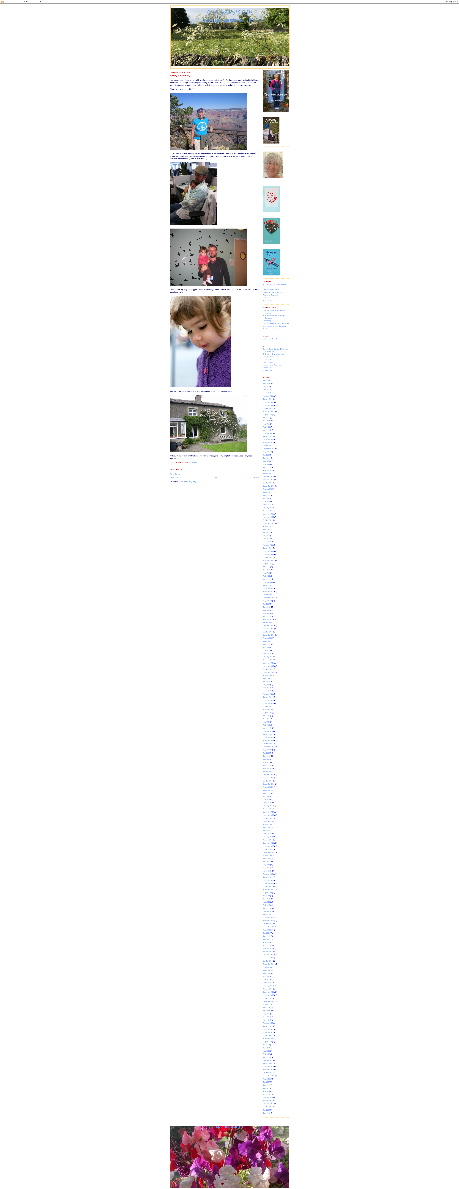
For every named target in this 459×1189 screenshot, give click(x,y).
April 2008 (266, 1054)
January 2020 (267, 623)
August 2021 (267, 564)
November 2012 (268, 883)
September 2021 (268, 560)
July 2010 (266, 970)
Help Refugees (268, 362)
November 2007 (268, 1070)
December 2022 (268, 514)
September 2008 (268, 1039)
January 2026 (267, 399)
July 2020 (266, 604)
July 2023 (266, 492)
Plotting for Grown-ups (270, 298)
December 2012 (268, 880)
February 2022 (268, 545)
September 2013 (268, 852)
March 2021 (267, 579)
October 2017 (267, 706)
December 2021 (268, 551)
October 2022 (267, 520)
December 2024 (268, 439)
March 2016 (267, 765)
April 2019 (266, 650)
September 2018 (268, 672)
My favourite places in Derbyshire (274, 326)
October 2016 (267, 744)
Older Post (255, 477)
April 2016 (266, 762)
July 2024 (266, 455)
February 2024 (268, 470)
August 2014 (267, 824)
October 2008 (267, 1035)
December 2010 (268, 955)
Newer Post (174, 477)
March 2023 (267, 505)
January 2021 (267, 585)
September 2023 (268, 486)
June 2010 (266, 973)
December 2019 (268, 626)
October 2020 (267, 595)
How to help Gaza (269, 321)
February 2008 (268, 1060)
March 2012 (267, 908)
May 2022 (266, 536)
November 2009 (268, 995)
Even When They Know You (272, 292)
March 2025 (267, 430)
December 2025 (268, 402)
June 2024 (266, 458)
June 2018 (266, 681)
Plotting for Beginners (270, 295)
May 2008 (266, 1051)
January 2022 (267, 548)
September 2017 (268, 709)
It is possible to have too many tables (276, 323)
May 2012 (266, 902)
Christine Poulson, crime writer (273, 354)
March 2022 (267, 542)
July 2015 (266, 790)
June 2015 (266, 793)
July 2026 (266, 380)
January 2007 (267, 1101)
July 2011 (266, 933)
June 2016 (266, 756)
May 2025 (266, 424)
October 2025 (267, 408)
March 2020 (267, 616)
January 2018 (267, 697)
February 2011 (268, 948)
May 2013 (266, 865)
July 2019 (266, 641)
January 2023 (267, 511)
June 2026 (266, 383)
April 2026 (266, 390)
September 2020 (268, 598)
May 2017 (266, 722)
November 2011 (268, 921)
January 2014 (267, 840)
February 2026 (268, 396)
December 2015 (268, 775)
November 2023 (268, 480)
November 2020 (268, 591)
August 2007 (267, 1079)
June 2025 (266, 421)
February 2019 (268, 657)
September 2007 (268, 1076)
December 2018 (268, 663)
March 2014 (267, 834)
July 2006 (266, 1110)
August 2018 (267, 675)
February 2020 (268, 619)
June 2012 (266, 899)
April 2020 (266, 613)
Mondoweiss (267, 368)
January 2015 (267, 809)
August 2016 (267, 750)
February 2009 (268, 1023)
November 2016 (268, 740)
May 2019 (266, 647)
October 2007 (267, 1073)
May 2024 (266, 461)
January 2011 (267, 952)
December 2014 (268, 812)
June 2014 (266, 831)
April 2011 (266, 942)
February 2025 (268, 433)
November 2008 (268, 1032)
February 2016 (268, 768)
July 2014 (266, 827)
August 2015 (267, 787)
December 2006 (268, 1104)
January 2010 (267, 989)
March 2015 (267, 803)
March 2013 (267, 871)
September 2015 (268, 784)
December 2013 (268, 843)
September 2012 (268, 889)
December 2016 (268, 737)
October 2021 (267, 557)
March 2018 (267, 691)
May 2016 (266, 759)
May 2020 (266, 610)
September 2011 (268, 927)
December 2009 (268, 992)
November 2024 (268, 442)
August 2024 (267, 452)
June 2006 (266, 1113)
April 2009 (266, 1017)
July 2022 (266, 529)
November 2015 (268, 778)
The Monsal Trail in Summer (273, 329)
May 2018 (266, 685)
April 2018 (266, 688)
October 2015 (267, 781)
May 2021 (266, 573)
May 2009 (266, 1014)
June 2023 (266, 495)
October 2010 (267, 961)
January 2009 (267, 1026)
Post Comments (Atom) (187, 482)
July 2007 (266, 1082)
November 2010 (268, 958)
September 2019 (268, 635)
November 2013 (268, 846)
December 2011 (268, 917)
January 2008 (267, 1063)
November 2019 (268, 629)
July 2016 (266, 753)
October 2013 (267, 849)
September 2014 (268, 821)
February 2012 (268, 911)
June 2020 (266, 607)
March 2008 (267, 1057)
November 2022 (268, 517)
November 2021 (268, 554)
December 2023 (268, 477)
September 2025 (268, 411)
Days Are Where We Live (271, 290)
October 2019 (267, 632)
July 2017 (266, 716)
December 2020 (268, 588)
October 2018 (267, 669)
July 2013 (266, 858)
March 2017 (267, 728)
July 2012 (266, 896)
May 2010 (266, 976)
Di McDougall (267, 359)
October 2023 (267, 483)
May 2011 (266, 939)
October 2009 (267, 998)
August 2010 (267, 967)
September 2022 (268, 523)
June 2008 (266, 1048)
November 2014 (268, 815)
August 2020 (267, 601)
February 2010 (268, 986)
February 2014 (268, 837)
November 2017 (268, 703)
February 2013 (268, 874)
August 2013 (267, 855)
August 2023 (267, 489)
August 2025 (267, 415)
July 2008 (266, 1045)
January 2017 (267, 734)
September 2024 (268, 449)
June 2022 (266, 532)
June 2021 (266, 570)
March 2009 (267, 1020)
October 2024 (267, 446)
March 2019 (267, 654)
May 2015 (266, 796)
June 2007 (266, 1085)
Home (215, 477)
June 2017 (266, 719)
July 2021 (266, 567)
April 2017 (266, 725)
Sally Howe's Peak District (272, 339)
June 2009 (266, 1011)
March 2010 (267, 983)
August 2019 (267, 638)
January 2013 (267, 877)
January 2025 (267, 436)
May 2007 (266, 1088)
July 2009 (266, 1007)
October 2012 (267, 886)
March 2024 (267, 467)
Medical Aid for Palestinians (272, 365)
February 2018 (268, 694)
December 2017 (268, 700)
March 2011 (267, 945)
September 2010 (268, 964)
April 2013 (266, 868)
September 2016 (268, 747)
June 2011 (266, 936)
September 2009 (268, 1001)
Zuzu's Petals (267, 300)
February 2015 (268, 806)
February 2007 (268, 1097)
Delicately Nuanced (269, 357)
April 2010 (266, 980)
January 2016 (267, 772)
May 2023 (266, 498)
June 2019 (266, 644)
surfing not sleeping (180, 75)
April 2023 (266, 501)
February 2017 (268, 731)
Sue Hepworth (230, 12)
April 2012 (266, 905)
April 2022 (266, 539)
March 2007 (267, 1094)
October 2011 (267, 924)
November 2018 (268, 666)
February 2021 (268, 582)
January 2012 (267, 914)
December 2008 (268, 1029)
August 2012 (267, 893)
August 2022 (267, 526)
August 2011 (267, 930)
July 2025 (266, 418)
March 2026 (267, 393)
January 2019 (267, 660)
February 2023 (268, 508)
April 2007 (266, 1091)
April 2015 (266, 799)
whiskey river (267, 370)
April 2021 (266, 576)
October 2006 (267, 1107)
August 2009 (267, 1004)
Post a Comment (175, 474)
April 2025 (266, 427)
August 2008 (267, 1042)
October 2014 (267, 818)
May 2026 (266, 387)
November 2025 (268, 405)
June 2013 (266, 862)
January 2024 (267, 474)
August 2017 (267, 713)
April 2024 (266, 464)
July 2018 (266, 678)
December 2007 (268, 1066)
